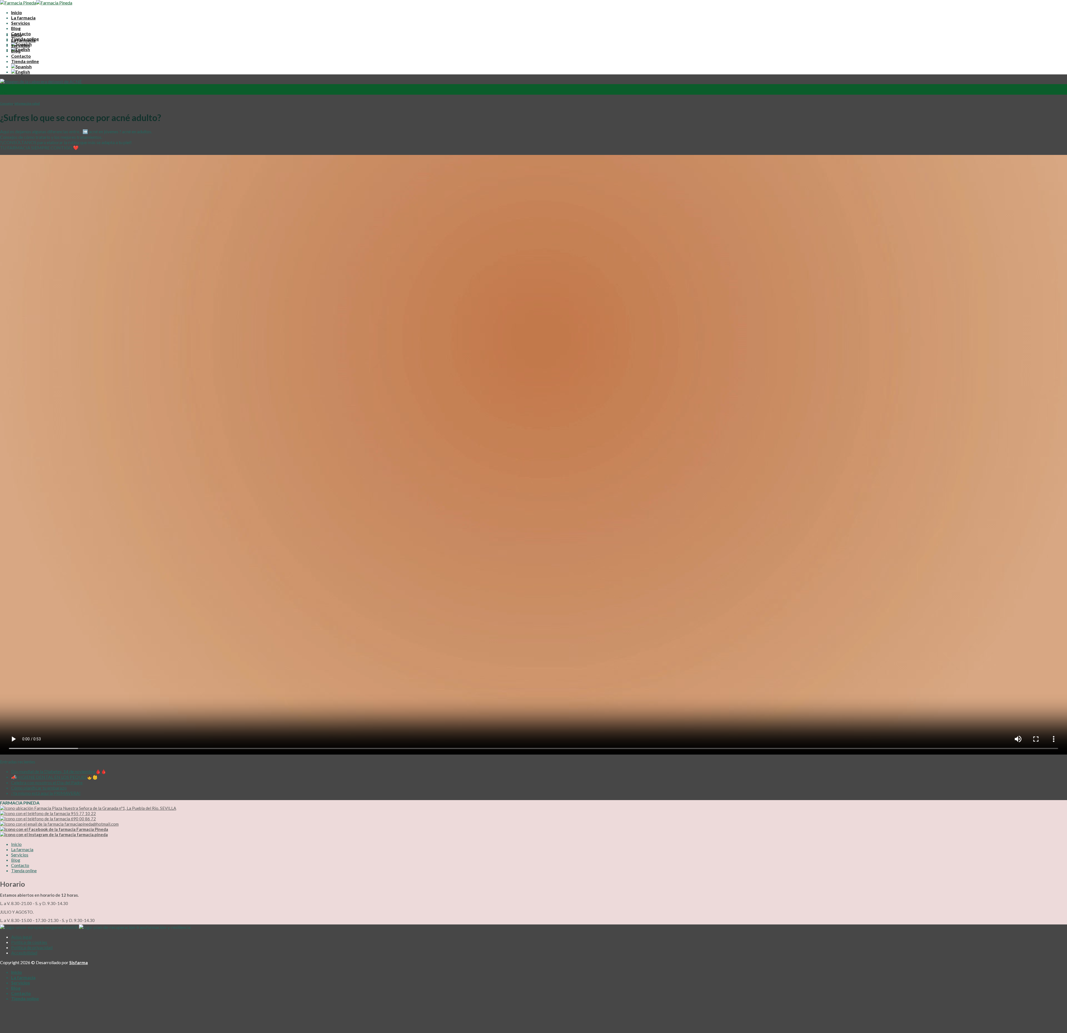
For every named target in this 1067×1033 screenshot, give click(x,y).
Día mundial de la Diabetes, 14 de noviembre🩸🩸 (58, 771)
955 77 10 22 (83, 813)
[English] (20, 49)
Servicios (20, 23)
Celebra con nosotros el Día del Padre (47, 782)
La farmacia (23, 17)
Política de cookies (29, 942)
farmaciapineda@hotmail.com (91, 823)
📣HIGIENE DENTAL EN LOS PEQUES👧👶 (54, 777)
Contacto (21, 56)
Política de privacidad (32, 947)
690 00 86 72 (83, 818)
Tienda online (25, 61)
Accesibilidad (24, 952)
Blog (16, 28)
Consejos (6, 103)
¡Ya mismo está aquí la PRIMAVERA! (46, 793)
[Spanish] (21, 66)
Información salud (27, 103)
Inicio (16, 12)
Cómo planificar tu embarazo (39, 787)
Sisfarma (78, 962)
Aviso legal (21, 936)
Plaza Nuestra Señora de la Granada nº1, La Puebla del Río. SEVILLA (113, 808)
